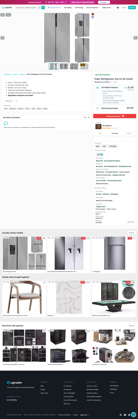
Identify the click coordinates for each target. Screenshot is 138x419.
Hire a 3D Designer (69, 393)
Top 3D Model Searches (94, 397)
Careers (43, 389)
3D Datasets (67, 389)
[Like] (100, 139)
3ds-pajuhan (106, 125)
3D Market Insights (93, 389)
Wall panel (50, 315)
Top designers (114, 386)
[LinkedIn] (120, 415)
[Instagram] (129, 415)
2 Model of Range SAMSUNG (55, 364)
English (84, 415)
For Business (68, 386)
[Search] (43, 7)
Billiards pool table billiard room (101, 315)
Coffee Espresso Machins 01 (99, 364)
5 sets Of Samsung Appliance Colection (13, 364)
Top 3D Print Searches (94, 400)
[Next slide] (135, 38)
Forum (112, 393)
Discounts (67, 404)
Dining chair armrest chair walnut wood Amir (15, 315)
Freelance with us (92, 393)
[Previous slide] (2, 38)
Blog (42, 386)
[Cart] (118, 7)
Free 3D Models (68, 397)
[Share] (129, 139)
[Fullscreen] (2, 15)
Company (43, 382)
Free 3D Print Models (70, 400)
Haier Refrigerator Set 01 (9, 271)
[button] (39, 7)
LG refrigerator (96, 271)
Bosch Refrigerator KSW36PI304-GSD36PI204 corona (62, 271)
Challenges (113, 389)
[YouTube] (125, 415)
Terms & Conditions (64, 415)
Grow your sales (92, 386)
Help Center (44, 393)
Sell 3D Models (91, 382)
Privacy (75, 415)
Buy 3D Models (68, 382)
